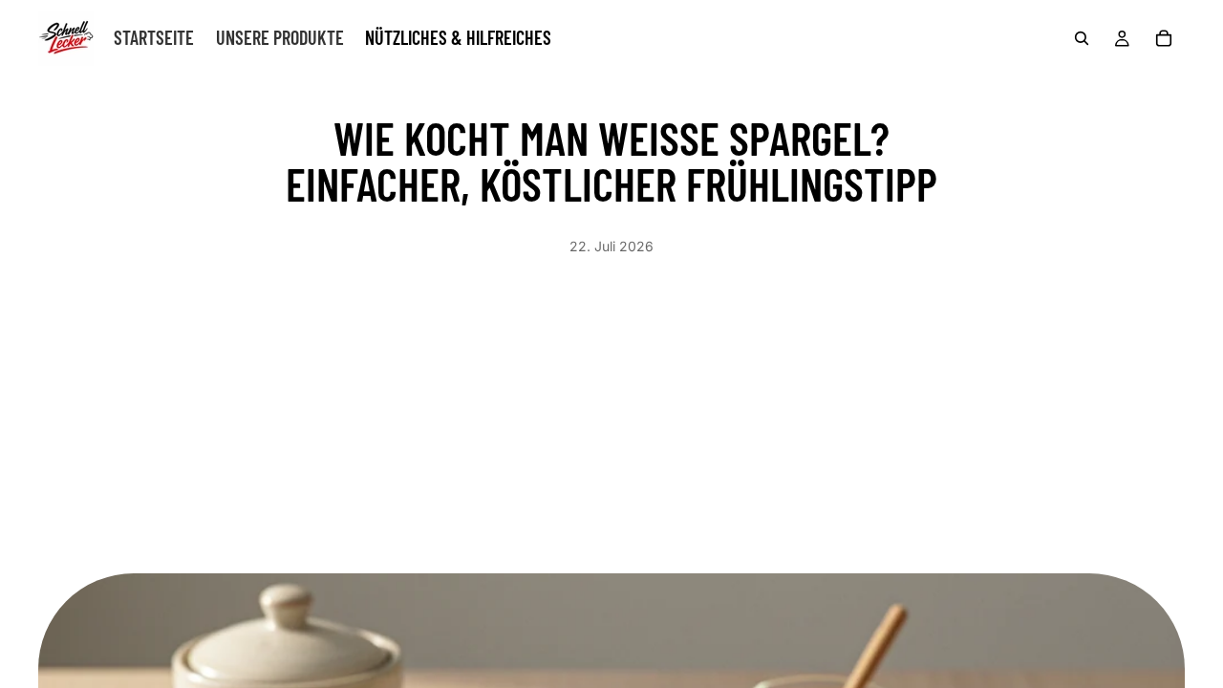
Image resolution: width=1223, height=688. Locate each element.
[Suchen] (1082, 38)
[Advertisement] (611, 399)
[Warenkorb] (1164, 38)
